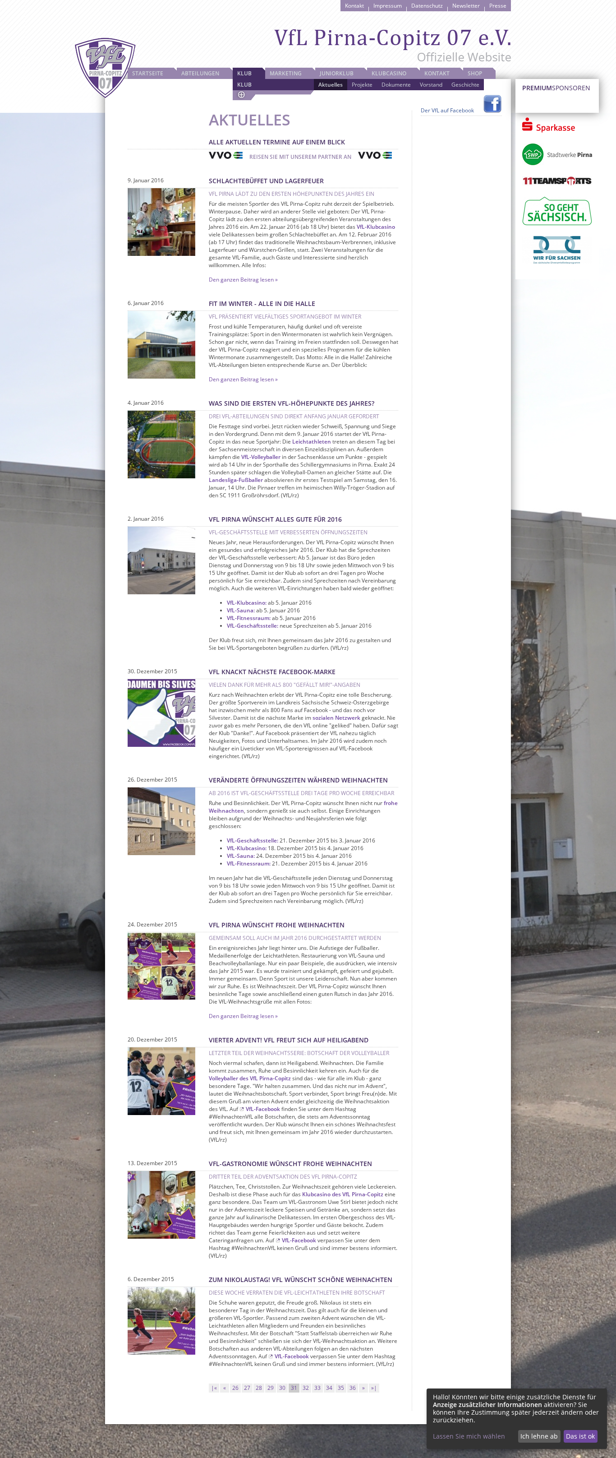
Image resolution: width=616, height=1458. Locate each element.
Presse (497, 5)
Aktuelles (330, 84)
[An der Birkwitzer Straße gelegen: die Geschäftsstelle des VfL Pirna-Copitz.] (161, 592)
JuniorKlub (337, 73)
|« (214, 1388)
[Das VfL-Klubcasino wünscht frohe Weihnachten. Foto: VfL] (161, 1236)
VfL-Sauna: (241, 610)
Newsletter (466, 5)
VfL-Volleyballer (260, 457)
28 (259, 1388)
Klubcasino (389, 73)
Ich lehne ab (539, 1436)
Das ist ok (580, 1436)
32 (306, 1388)
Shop (475, 73)
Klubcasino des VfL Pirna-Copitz (342, 1194)
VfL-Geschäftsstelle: (252, 625)
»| (374, 1388)
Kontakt (354, 5)
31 (294, 1388)
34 (329, 1388)
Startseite (147, 73)
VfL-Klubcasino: (247, 602)
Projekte (362, 84)
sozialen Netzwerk (336, 718)
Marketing (286, 73)
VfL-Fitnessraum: (249, 618)
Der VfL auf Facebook (447, 110)
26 (235, 1388)
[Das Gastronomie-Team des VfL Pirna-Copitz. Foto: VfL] (161, 254)
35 (341, 1388)
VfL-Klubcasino (376, 227)
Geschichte (465, 84)
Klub (244, 73)
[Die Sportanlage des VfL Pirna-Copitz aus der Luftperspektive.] (161, 476)
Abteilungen (200, 73)
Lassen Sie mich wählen (469, 1436)
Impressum (387, 5)
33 (317, 1388)
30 (282, 1388)
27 (247, 1388)
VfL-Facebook (263, 1109)
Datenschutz (427, 5)
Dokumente (396, 84)
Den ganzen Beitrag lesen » (243, 279)
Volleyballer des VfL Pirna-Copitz (250, 1078)
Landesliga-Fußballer (236, 480)
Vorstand (431, 84)
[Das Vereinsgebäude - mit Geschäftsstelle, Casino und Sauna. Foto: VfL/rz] (161, 853)
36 (352, 1388)
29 (270, 1388)
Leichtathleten (311, 441)
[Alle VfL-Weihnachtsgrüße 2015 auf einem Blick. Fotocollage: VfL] (161, 998)
